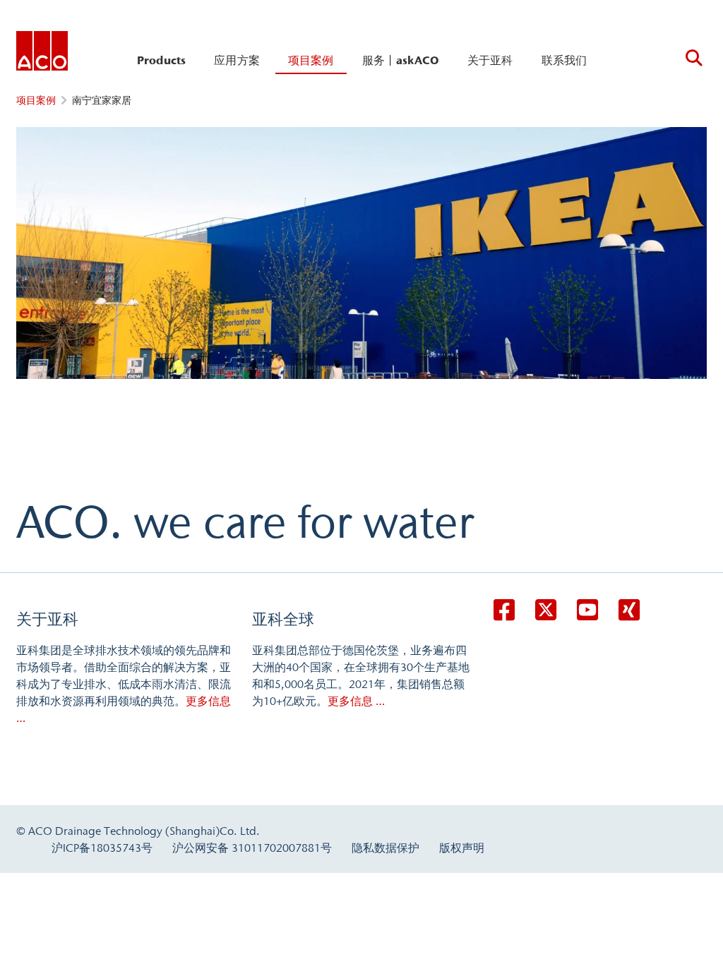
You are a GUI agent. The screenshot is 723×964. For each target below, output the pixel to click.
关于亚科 (490, 60)
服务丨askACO (400, 60)
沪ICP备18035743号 (102, 848)
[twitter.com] (545, 610)
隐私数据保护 (385, 848)
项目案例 (311, 60)
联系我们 (564, 60)
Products (161, 60)
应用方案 (237, 60)
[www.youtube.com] (587, 610)
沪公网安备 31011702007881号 (252, 848)
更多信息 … (356, 701)
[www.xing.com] (629, 610)
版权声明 (461, 848)
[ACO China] (42, 53)
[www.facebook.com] (504, 610)
